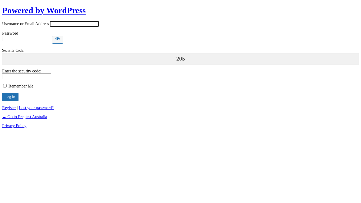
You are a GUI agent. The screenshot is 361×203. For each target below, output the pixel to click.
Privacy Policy (14, 125)
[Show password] (57, 40)
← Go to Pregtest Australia (24, 116)
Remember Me (20, 86)
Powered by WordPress (44, 10)
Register (9, 107)
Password (10, 33)
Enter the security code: (21, 71)
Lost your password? (36, 107)
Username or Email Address (25, 23)
